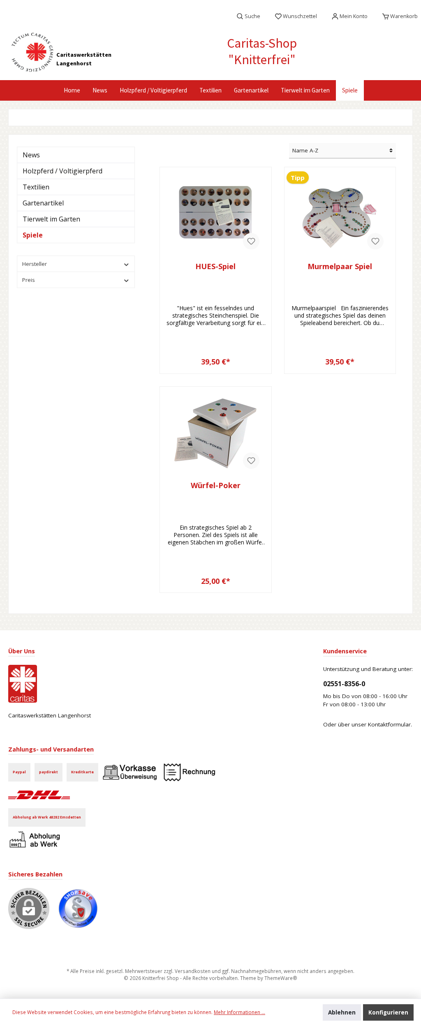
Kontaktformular (389, 724)
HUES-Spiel (215, 266)
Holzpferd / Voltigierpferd (62, 170)
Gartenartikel (43, 203)
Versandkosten (192, 971)
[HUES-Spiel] (215, 214)
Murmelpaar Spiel (340, 266)
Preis (28, 280)
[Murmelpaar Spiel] (340, 214)
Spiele (33, 235)
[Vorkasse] (130, 771)
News (31, 154)
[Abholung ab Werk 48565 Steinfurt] (36, 839)
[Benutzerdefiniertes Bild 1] (82, 912)
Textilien (36, 186)
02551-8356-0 (344, 683)
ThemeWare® (280, 978)
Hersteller (34, 263)
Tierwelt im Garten (51, 219)
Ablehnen (342, 1012)
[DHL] (39, 794)
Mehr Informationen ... (239, 1012)
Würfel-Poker (216, 485)
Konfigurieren (388, 1012)
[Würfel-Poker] (215, 433)
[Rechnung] (189, 771)
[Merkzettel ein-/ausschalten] (251, 241)
